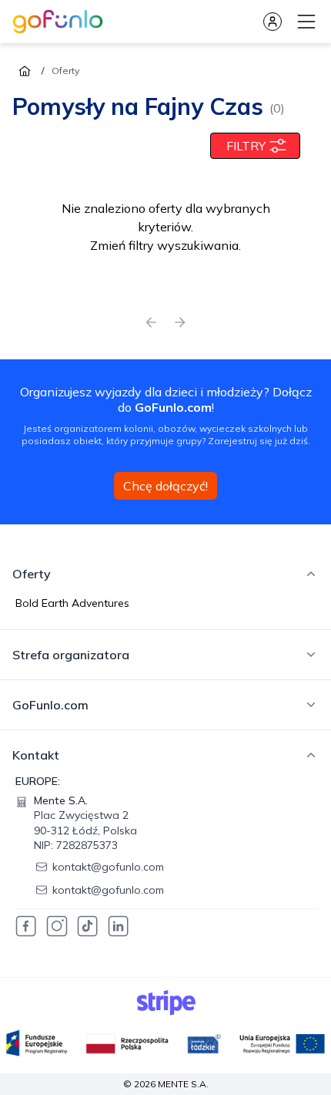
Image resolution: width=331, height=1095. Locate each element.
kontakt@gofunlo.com (108, 867)
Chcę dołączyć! (165, 486)
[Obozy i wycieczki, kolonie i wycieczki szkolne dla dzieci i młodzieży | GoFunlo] (57, 21)
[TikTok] (88, 926)
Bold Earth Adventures (72, 603)
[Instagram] (57, 926)
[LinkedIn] (118, 926)
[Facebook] (26, 926)
